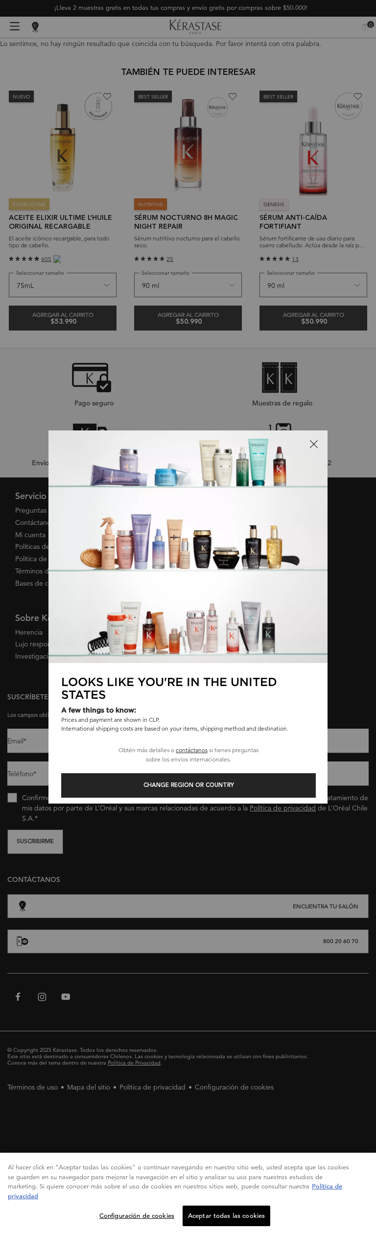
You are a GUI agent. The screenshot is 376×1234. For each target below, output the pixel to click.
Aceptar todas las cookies (226, 1215)
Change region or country (188, 785)
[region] (188, 1193)
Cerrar (314, 444)
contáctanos (192, 750)
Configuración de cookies (136, 1215)
